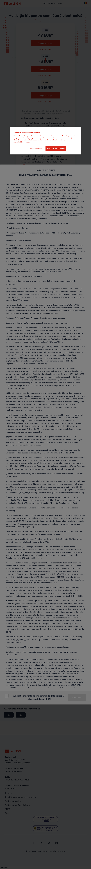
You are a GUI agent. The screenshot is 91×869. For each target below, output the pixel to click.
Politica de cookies (24, 142)
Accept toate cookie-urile (55, 148)
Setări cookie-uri (36, 148)
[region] (45, 141)
